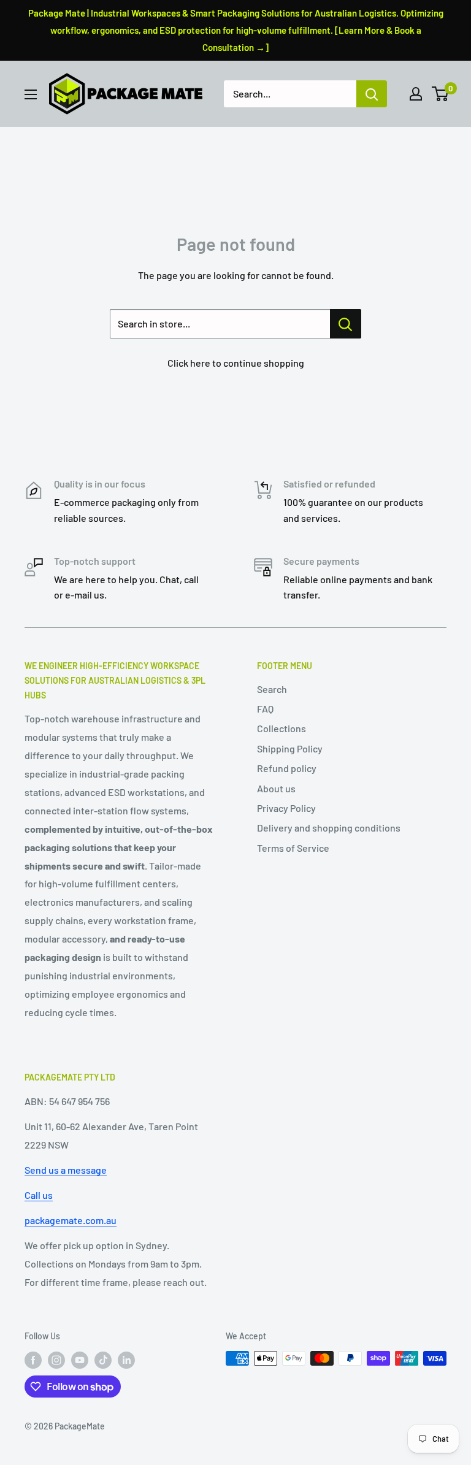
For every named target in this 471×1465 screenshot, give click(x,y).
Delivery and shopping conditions (328, 827)
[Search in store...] (345, 324)
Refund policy (286, 768)
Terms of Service (293, 848)
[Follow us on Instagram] (56, 1359)
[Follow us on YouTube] (79, 1359)
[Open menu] (31, 94)
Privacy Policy (286, 808)
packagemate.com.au (71, 1220)
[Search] (371, 93)
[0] (440, 93)
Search (272, 689)
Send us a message (66, 1170)
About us (276, 788)
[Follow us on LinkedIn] (126, 1359)
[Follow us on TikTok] (103, 1359)
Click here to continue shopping (235, 363)
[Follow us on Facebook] (33, 1359)
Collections (281, 728)
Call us (39, 1195)
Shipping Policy (290, 748)
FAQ (265, 708)
